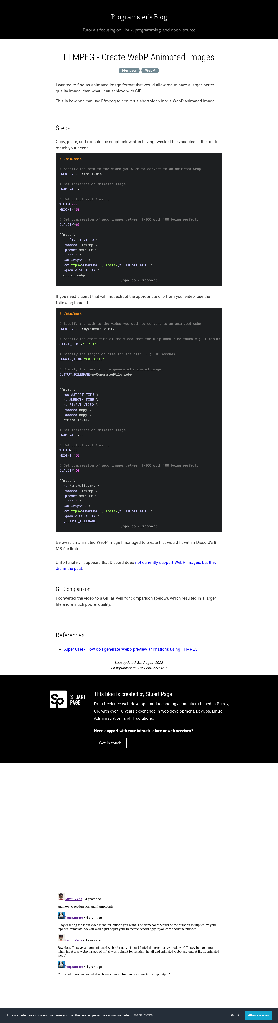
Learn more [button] (142, 1015)
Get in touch (110, 743)
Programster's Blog (139, 16)
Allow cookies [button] (258, 1015)
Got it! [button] (235, 1015)
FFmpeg (129, 70)
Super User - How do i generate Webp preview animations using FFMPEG (130, 649)
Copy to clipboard (139, 280)
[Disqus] (139, 825)
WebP (150, 70)
